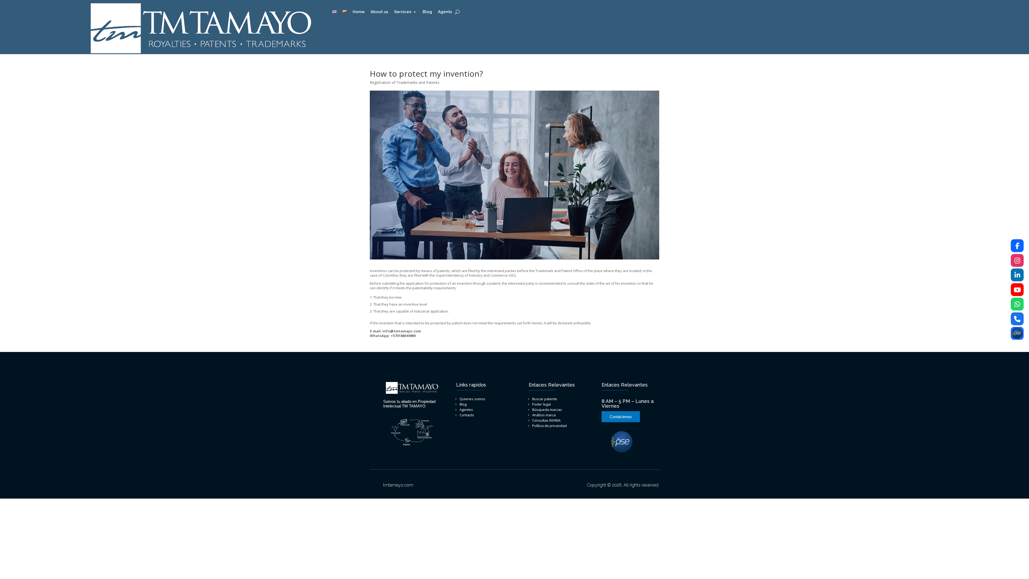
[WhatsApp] (1017, 304)
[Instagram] (1017, 260)
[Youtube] (1017, 289)
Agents (445, 12)
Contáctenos (621, 416)
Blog (427, 12)
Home (359, 12)
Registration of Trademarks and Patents (404, 82)
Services (402, 12)
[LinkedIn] (1017, 275)
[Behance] (1017, 333)
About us (379, 12)
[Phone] (1017, 318)
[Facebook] (1017, 245)
